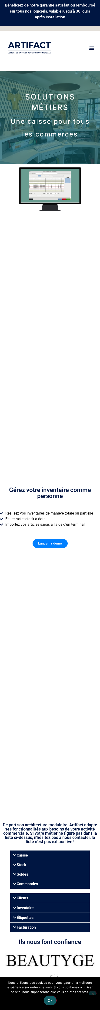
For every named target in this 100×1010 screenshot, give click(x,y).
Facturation (26, 927)
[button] (91, 48)
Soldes (22, 874)
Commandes (27, 884)
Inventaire (25, 908)
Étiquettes (25, 917)
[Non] (93, 993)
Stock (21, 865)
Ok (50, 1000)
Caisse (22, 855)
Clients (22, 898)
